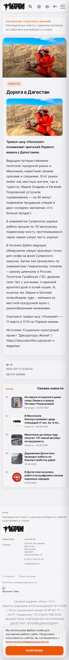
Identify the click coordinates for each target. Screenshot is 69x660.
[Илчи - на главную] (19, 7)
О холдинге (8, 576)
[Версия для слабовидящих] (47, 6)
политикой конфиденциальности (27, 641)
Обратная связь (27, 576)
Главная (6, 544)
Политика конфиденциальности (19, 582)
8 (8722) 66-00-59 (34, 559)
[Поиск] (30, 6)
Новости (14, 83)
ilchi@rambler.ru (32, 563)
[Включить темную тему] (39, 6)
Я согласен (34, 650)
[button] (62, 6)
